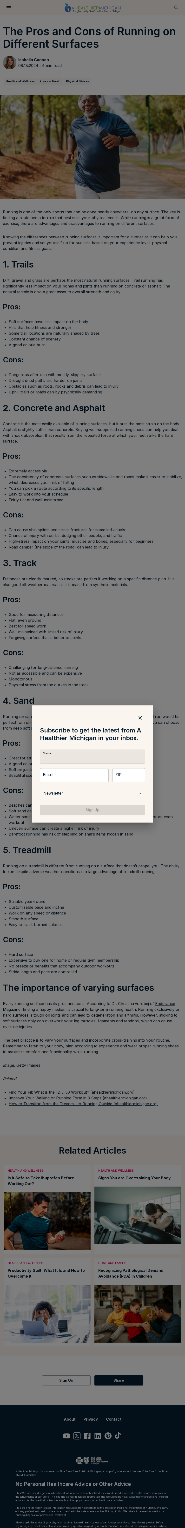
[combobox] (92, 793)
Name (47, 753)
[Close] (140, 718)
